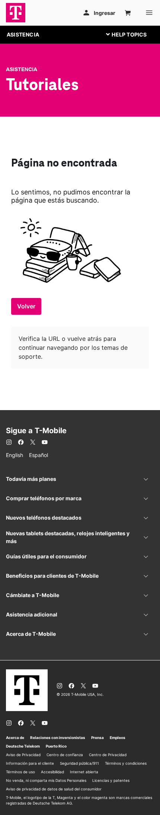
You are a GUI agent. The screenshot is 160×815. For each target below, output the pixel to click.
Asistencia (21, 69)
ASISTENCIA (23, 34)
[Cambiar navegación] (132, 34)
